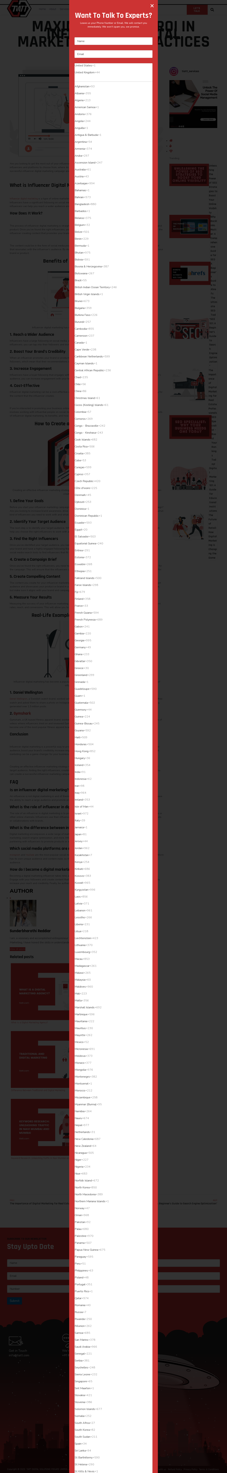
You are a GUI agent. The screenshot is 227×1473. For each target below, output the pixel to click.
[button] (152, 6)
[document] (113, 736)
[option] (113, 65)
